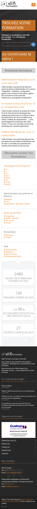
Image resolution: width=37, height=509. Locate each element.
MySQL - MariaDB (12, 218)
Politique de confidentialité (10, 501)
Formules (6, 447)
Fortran (8, 182)
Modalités (6, 444)
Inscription (6, 450)
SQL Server (9, 220)
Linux (7, 201)
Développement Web (13, 256)
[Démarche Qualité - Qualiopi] (18, 430)
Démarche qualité (9, 441)
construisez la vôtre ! (16, 56)
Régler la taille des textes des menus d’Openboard (18, 391)
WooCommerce (11, 254)
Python (7, 178)
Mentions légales (26, 499)
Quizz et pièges (7, 386)
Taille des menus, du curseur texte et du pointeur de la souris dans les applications (18, 397)
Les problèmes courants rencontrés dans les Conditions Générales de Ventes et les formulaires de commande (18, 405)
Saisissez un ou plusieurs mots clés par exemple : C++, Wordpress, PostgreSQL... (15, 37)
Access (8, 222)
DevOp (7, 184)
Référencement (11, 250)
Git (6, 180)
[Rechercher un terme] (33, 44)
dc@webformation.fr (12, 486)
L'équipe (5, 454)
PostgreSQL (9, 216)
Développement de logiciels (17, 165)
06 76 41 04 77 (9, 470)
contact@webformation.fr (14, 473)
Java (7, 175)
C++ (6, 169)
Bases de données (12, 212)
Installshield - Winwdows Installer (17, 204)
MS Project (9, 235)
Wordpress (9, 252)
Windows (8, 199)
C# (6, 173)
